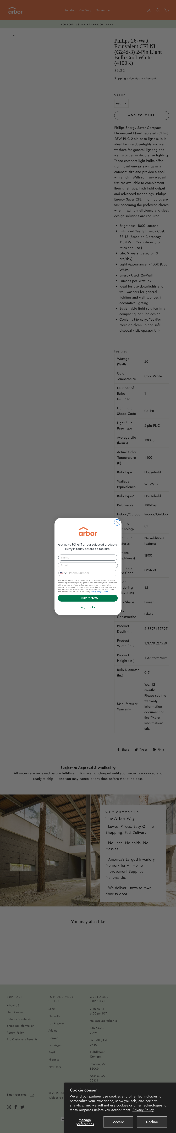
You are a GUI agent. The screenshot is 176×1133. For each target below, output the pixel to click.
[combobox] (62, 573)
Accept (118, 1121)
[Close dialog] (117, 522)
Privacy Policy (143, 1109)
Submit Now (88, 598)
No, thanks (87, 607)
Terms (105, 592)
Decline (152, 1121)
